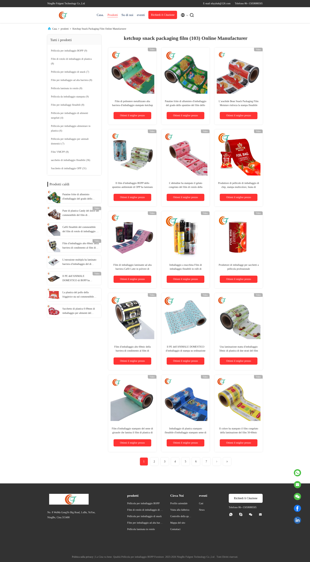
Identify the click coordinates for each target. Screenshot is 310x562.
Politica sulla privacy (82, 557)
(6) (70, 128)
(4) (69, 115)
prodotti (65, 28)
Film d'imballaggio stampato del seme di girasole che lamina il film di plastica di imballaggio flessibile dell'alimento (132, 432)
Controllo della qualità (180, 517)
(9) (69, 50)
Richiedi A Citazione (163, 14)
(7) (70, 72)
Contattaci (175, 529)
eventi (141, 15)
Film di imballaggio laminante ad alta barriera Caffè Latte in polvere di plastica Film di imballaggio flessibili (132, 269)
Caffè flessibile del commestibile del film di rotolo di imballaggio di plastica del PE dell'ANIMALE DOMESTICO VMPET (80, 230)
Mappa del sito (177, 522)
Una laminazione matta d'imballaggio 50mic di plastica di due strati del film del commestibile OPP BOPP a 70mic (238, 350)
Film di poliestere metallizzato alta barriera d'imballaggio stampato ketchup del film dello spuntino (132, 105)
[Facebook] (297, 508)
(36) (70, 160)
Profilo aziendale (178, 503)
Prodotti (112, 15)
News (202, 510)
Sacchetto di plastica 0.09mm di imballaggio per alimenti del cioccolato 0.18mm (78, 311)
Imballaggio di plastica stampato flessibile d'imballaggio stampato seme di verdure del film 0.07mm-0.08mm (185, 432)
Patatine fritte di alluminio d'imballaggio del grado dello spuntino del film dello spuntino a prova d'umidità (79, 197)
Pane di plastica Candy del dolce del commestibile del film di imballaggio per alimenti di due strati (80, 213)
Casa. (100, 15)
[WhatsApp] (297, 473)
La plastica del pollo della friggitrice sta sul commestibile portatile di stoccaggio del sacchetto (80, 295)
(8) (71, 61)
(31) (68, 168)
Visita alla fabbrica (179, 510)
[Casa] (61, 15)
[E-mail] (297, 485)
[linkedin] (297, 520)
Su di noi (127, 15)
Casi (201, 503)
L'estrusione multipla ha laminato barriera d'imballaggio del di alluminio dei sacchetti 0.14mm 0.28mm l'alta (79, 262)
